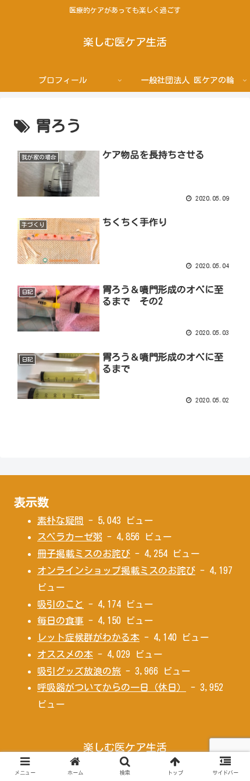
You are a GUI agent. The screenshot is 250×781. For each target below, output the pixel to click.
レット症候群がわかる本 (88, 637)
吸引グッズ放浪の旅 (79, 671)
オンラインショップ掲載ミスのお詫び (116, 570)
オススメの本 (65, 654)
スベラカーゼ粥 (69, 536)
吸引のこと (60, 604)
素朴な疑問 (60, 520)
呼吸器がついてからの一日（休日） (111, 687)
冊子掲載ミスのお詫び (83, 553)
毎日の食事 (60, 620)
